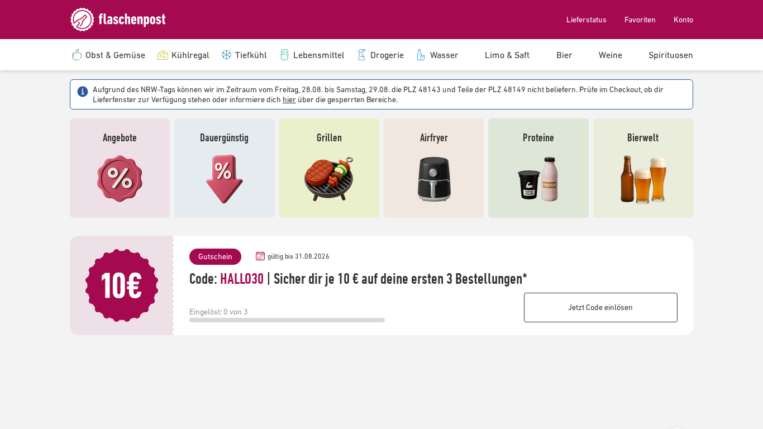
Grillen (329, 137)
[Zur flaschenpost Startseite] (126, 19)
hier (289, 99)
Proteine (538, 137)
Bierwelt (643, 137)
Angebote (120, 137)
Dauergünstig (224, 137)
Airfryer (434, 137)
